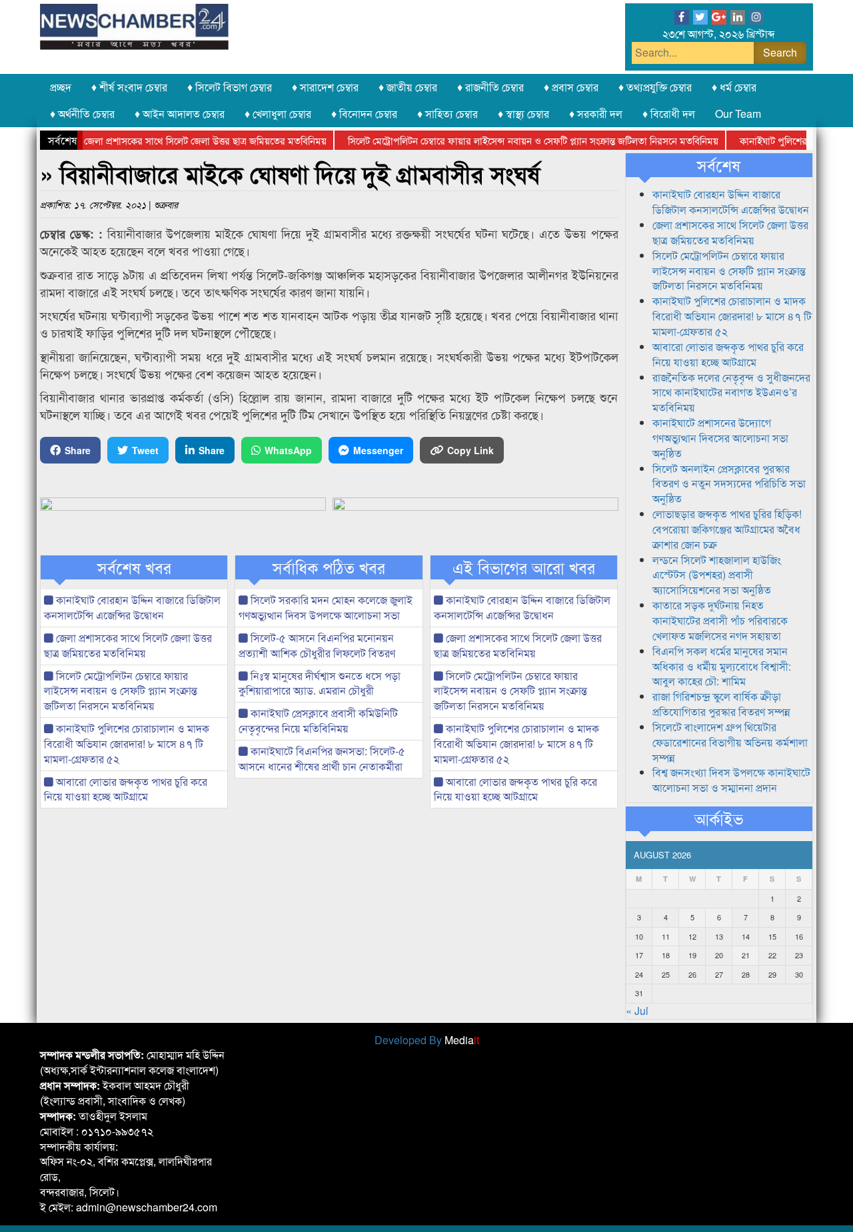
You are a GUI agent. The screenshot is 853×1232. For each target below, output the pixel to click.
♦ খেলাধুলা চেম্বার (278, 113)
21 (746, 955)
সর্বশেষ (718, 165)
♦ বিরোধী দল (668, 113)
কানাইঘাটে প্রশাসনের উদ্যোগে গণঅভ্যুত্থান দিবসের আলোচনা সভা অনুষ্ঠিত (720, 438)
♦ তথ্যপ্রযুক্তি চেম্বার (655, 87)
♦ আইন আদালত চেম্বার (180, 113)
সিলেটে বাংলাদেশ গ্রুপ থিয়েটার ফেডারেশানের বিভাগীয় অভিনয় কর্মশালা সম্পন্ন (730, 742)
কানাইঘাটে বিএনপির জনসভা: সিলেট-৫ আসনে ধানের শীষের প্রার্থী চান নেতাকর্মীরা (322, 758)
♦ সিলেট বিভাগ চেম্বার (229, 87)
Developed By (427, 1040)
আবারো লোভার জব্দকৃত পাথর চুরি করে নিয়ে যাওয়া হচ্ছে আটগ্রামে (125, 789)
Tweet (145, 450)
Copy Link (470, 450)
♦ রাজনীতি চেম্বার (490, 87)
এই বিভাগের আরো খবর (523, 567)
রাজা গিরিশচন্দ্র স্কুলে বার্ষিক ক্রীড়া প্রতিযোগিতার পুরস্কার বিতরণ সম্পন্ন (721, 704)
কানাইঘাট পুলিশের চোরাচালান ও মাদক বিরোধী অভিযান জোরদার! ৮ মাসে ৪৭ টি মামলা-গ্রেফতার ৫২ (126, 744)
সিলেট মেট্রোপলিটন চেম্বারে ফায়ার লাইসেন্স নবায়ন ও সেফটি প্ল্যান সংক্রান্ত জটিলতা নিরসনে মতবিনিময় (516, 140)
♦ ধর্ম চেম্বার (734, 87)
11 (666, 936)
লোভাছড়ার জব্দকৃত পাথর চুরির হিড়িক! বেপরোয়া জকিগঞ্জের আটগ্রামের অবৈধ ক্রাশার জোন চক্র (727, 529)
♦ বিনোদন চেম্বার (364, 113)
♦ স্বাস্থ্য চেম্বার (523, 113)
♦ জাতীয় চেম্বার (408, 87)
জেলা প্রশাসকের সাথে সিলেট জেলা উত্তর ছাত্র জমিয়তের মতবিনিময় (188, 140)
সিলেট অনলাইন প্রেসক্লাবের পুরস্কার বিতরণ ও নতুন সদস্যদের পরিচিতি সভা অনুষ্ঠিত (729, 484)
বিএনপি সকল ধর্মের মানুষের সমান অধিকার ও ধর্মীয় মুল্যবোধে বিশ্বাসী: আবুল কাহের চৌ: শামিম (721, 666)
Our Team (738, 113)
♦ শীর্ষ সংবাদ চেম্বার (129, 87)
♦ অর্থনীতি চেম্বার (82, 113)
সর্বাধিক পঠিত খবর (329, 567)
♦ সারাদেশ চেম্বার (325, 87)
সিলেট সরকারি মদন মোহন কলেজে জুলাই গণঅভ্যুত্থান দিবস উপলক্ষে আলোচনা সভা (326, 607)
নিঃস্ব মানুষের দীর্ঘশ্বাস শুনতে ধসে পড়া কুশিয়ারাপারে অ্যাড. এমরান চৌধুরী (320, 683)
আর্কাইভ (718, 818)
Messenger (378, 450)
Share (78, 450)
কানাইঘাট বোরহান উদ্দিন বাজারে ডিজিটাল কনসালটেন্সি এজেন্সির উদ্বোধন (132, 607)
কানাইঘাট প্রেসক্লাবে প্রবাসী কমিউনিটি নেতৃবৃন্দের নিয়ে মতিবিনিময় (318, 720)
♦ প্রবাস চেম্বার (571, 87)
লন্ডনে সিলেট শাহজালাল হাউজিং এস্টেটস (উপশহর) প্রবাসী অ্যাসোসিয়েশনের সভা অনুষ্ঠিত (716, 575)
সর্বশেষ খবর (134, 567)
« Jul (637, 1010)
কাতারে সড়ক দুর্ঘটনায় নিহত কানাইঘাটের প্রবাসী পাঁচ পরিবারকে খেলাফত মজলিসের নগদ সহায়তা (720, 620)
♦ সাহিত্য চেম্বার (447, 113)
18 (666, 955)
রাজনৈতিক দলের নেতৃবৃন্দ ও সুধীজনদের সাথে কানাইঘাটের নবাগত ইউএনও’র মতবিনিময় (731, 393)
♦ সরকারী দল (595, 113)
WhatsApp (288, 450)
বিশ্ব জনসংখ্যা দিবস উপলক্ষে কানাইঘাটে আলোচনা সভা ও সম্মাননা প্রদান (731, 780)
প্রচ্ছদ (60, 87)
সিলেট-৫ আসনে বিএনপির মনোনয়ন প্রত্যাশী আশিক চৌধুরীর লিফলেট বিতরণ (317, 645)
